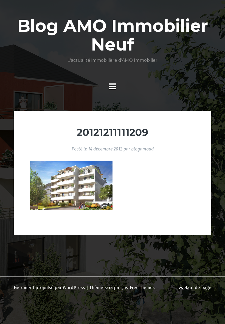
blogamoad (142, 149)
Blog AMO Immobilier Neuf (112, 35)
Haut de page (197, 287)
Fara (108, 287)
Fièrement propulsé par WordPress (49, 287)
